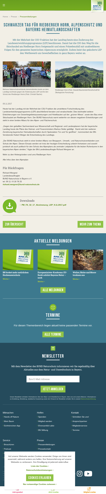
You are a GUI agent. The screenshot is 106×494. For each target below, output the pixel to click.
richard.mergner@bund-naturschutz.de (21, 184)
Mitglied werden (45, 421)
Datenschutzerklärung (88, 399)
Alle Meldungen (53, 290)
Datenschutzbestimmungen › (39, 470)
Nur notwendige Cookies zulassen (40, 484)
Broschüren (9, 444)
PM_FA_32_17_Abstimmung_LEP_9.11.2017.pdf (43, 205)
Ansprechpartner (79, 421)
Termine (76, 430)
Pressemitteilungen (46, 444)
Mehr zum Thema (90, 224)
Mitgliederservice (79, 426)
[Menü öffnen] (4, 5)
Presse (14, 16)
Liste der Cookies (40, 466)
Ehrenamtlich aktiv (46, 426)
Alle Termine (53, 334)
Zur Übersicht (14, 224)
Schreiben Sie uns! (80, 417)
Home (5, 16)
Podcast (7, 449)
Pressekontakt (44, 449)
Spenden (42, 417)
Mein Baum (9, 421)
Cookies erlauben (39, 478)
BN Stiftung (43, 430)
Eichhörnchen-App (12, 426)
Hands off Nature (11, 417)
